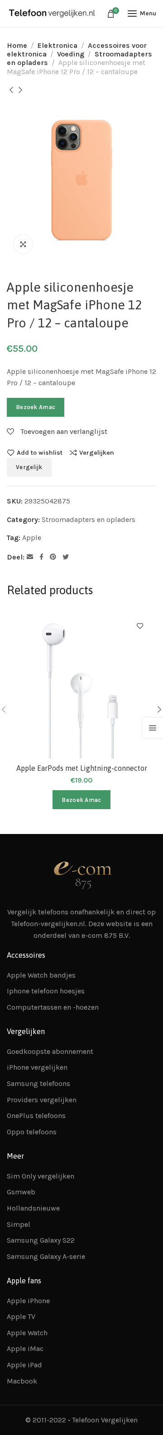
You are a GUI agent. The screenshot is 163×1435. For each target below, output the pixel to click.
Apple (31, 537)
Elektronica (57, 45)
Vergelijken (96, 452)
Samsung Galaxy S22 (41, 1240)
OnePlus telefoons (36, 1115)
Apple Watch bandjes (41, 975)
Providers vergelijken (42, 1099)
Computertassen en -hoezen (53, 1007)
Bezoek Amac (35, 407)
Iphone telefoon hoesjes (46, 991)
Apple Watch (27, 1332)
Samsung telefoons (38, 1083)
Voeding (70, 54)
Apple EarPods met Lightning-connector (81, 768)
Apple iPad (24, 1364)
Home (17, 45)
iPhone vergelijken (37, 1067)
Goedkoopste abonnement (50, 1051)
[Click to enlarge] (23, 244)
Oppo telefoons (32, 1132)
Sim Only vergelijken (40, 1176)
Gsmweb (21, 1192)
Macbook (22, 1381)
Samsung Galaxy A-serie (46, 1256)
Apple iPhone (28, 1300)
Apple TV (21, 1316)
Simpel (18, 1224)
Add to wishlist (39, 452)
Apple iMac (25, 1348)
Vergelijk (29, 467)
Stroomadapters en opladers (88, 519)
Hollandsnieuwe (33, 1208)
